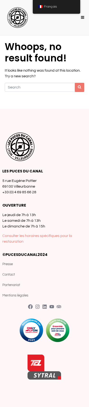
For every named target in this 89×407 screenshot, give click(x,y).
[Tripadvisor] (58, 306)
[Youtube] (51, 306)
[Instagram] (37, 306)
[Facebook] (30, 306)
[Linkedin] (44, 306)
